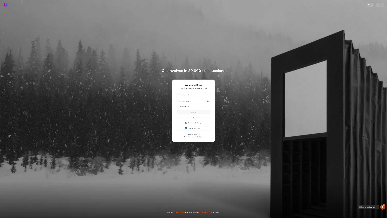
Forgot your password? (193, 134)
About (380, 5)
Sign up (200, 137)
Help (370, 5)
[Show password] (207, 101)
